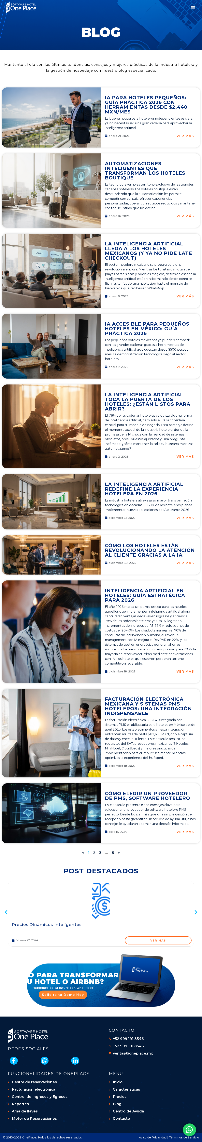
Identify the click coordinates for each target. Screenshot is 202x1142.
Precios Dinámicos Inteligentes (47, 924)
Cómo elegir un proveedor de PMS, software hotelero (147, 796)
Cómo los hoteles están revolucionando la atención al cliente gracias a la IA (150, 550)
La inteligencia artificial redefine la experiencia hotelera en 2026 (144, 489)
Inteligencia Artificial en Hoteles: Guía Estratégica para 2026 (145, 595)
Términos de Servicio (184, 1137)
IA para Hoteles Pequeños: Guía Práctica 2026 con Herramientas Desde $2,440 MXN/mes (146, 105)
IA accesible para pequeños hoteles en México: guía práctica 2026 (147, 328)
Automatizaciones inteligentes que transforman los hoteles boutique (145, 171)
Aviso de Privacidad (152, 1137)
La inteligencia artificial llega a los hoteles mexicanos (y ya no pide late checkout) (148, 251)
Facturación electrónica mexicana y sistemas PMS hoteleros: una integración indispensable (148, 706)
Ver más (185, 136)
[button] (193, 7)
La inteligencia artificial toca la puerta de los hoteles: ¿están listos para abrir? (147, 402)
